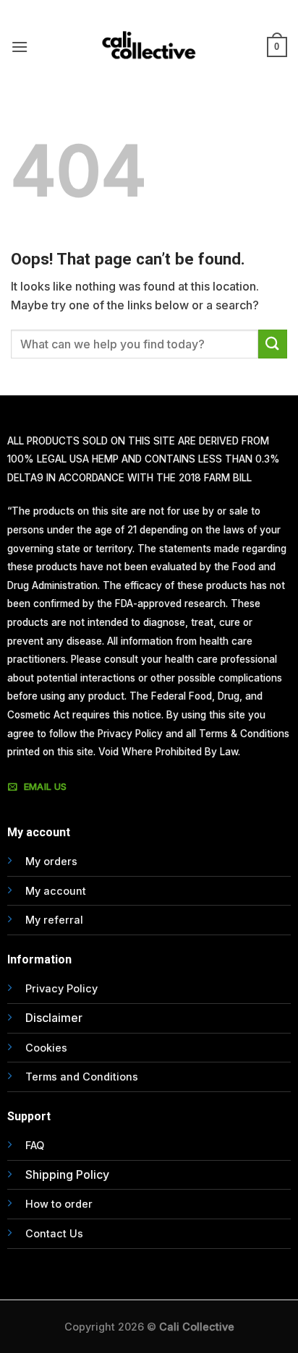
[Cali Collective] (149, 47)
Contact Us (54, 1233)
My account (55, 891)
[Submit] (272, 344)
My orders (51, 861)
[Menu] (19, 46)
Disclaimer (53, 1017)
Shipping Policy (67, 1174)
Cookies (46, 1047)
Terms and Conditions (81, 1076)
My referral (54, 920)
